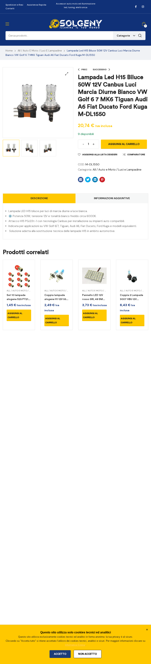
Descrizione (39, 198)
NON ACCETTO (87, 654)
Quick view (18, 280)
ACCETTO (60, 654)
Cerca (139, 35)
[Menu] (7, 24)
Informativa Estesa (75, 645)
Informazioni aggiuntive (112, 198)
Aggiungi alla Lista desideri (99, 154)
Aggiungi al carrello (124, 144)
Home (9, 50)
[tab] (39, 198)
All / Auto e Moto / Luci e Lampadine (40, 50)
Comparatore (136, 154)
